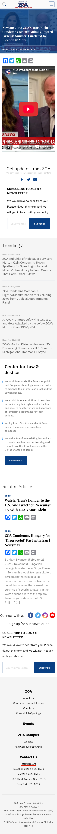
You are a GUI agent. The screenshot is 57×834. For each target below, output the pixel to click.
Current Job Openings (28, 713)
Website (28, 741)
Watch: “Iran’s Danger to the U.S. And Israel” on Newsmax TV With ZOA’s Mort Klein (28, 505)
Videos (13, 49)
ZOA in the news (28, 49)
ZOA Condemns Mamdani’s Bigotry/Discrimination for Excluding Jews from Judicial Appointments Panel (26, 296)
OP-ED (8, 496)
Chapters (28, 708)
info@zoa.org (28, 763)
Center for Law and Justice (28, 703)
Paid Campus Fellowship (28, 746)
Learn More (15, 460)
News (5, 49)
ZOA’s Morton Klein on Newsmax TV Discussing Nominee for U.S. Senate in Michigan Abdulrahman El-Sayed (27, 348)
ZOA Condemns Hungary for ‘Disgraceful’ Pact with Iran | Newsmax (27, 540)
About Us (28, 698)
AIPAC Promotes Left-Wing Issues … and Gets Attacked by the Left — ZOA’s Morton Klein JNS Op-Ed (27, 323)
